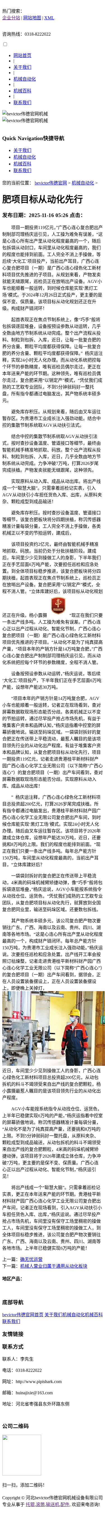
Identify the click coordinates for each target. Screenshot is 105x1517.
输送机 (52, 1504)
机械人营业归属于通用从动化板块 (53, 1266)
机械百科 (22, 90)
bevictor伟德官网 (51, 183)
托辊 (30, 1504)
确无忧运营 (31, 1259)
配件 (64, 1504)
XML (49, 17)
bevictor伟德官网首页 (22, 1314)
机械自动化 (24, 79)
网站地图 (32, 17)
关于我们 (22, 67)
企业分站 (11, 17)
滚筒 (40, 1504)
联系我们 (22, 102)
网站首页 (22, 55)
